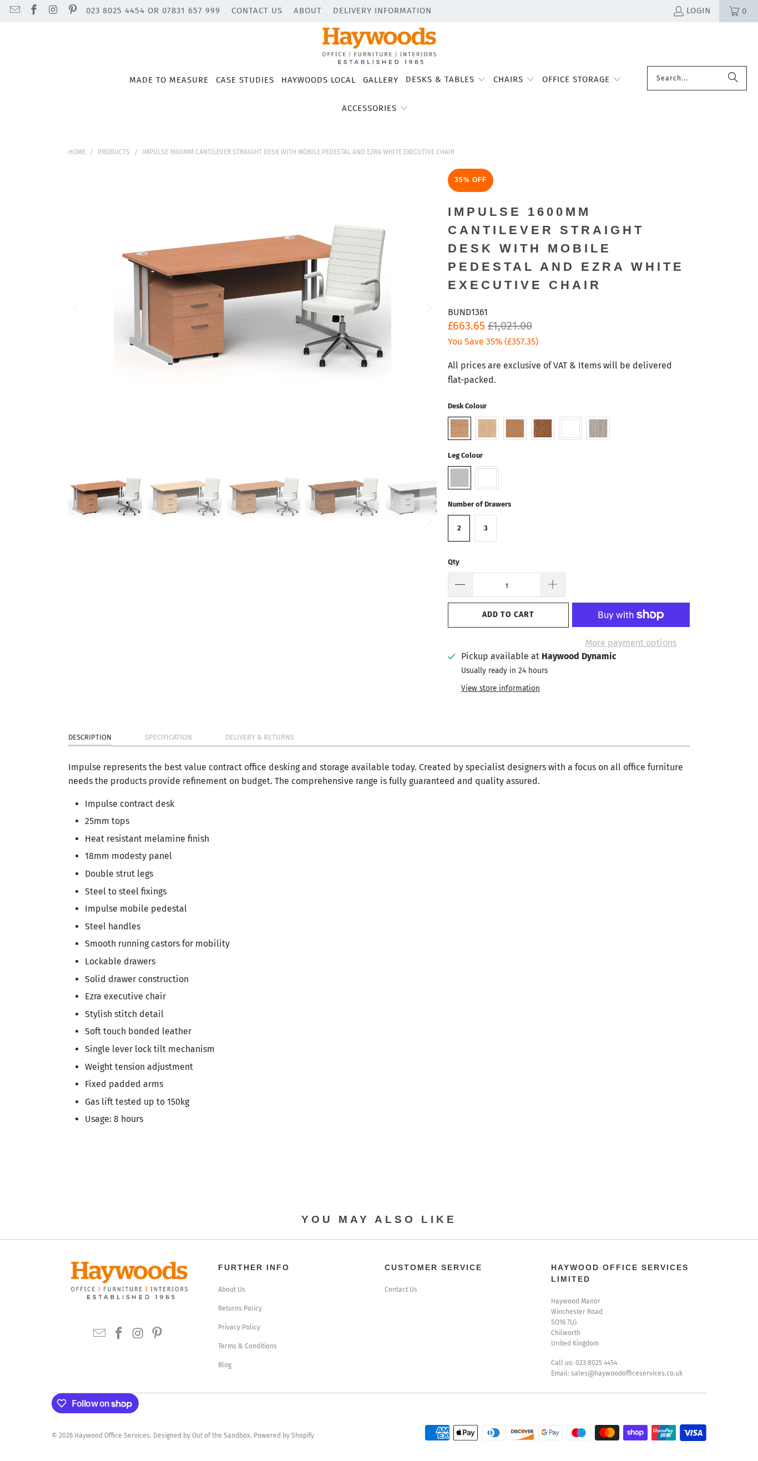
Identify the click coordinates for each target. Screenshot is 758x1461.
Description (90, 737)
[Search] (733, 78)
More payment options (630, 643)
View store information (500, 688)
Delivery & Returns (259, 737)
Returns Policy (240, 1308)
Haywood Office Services (112, 1435)
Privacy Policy (239, 1327)
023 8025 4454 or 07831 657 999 (153, 11)
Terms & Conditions (247, 1346)
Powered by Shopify (284, 1435)
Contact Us (256, 11)
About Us (231, 1289)
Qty (453, 562)
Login (698, 11)
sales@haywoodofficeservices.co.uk (627, 1373)
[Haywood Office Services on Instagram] (52, 11)
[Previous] (76, 307)
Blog (224, 1365)
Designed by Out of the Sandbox (201, 1435)
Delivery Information (382, 11)
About (308, 11)
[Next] (428, 307)
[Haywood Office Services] (379, 47)
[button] (446, 80)
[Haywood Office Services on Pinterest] (72, 11)
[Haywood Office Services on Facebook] (33, 11)
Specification (168, 737)
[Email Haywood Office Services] (14, 11)
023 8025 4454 (596, 1363)
